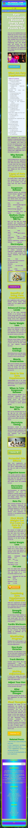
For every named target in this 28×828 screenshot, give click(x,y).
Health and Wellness (13, 794)
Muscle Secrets (13, 798)
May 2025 (13, 808)
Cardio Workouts (14, 122)
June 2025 (13, 807)
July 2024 (13, 815)
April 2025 (13, 810)
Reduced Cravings (14, 97)
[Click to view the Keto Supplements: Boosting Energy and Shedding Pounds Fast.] (14, 455)
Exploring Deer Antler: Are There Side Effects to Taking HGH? (14, 780)
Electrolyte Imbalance (15, 109)
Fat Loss (12, 117)
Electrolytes (13, 88)
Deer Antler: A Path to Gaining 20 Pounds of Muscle (14, 773)
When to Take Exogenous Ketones (18, 102)
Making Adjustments (13, 128)
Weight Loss (13, 801)
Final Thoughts (13, 132)
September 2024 (13, 812)
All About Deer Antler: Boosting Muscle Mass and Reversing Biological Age (14, 778)
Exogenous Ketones (15, 84)
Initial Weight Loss (14, 115)
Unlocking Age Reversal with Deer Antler (14, 770)
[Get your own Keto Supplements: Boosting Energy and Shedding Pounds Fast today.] (14, 590)
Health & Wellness (13, 793)
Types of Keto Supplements (15, 83)
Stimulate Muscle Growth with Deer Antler (14, 774)
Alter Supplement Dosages (16, 131)
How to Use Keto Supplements (15, 100)
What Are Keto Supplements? (15, 80)
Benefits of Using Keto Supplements (17, 90)
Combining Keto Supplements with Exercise (17, 119)
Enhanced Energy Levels (16, 93)
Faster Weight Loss (15, 94)
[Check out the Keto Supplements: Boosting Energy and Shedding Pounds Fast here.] (14, 289)
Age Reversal (13, 789)
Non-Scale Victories (15, 125)
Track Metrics (14, 127)
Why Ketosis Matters (15, 81)
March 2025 (13, 811)
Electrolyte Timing (14, 105)
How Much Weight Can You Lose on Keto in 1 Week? (17, 113)
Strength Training (14, 121)
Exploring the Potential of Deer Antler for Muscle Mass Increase (14, 776)
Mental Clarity (14, 95)
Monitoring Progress (13, 124)
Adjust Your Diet (14, 130)
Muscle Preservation (15, 98)
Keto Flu (12, 111)
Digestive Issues (14, 108)
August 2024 (13, 814)
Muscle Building (13, 797)
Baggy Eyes (13, 790)
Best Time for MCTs (15, 104)
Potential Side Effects (13, 107)
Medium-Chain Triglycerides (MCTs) (18, 86)
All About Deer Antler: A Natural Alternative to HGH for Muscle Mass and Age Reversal (14, 783)
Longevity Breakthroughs (13, 796)
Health (13, 792)
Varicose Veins (13, 799)
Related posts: (14, 134)
